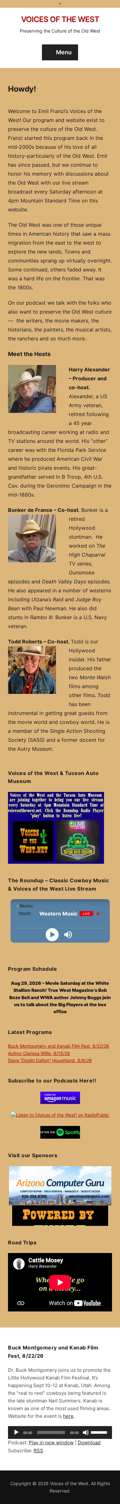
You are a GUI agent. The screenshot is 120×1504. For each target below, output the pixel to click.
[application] (60, 1432)
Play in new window (51, 1442)
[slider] (100, 1432)
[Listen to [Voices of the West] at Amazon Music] (60, 1097)
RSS (38, 1450)
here (68, 1416)
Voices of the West (60, 19)
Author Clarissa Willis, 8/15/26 (39, 1053)
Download (89, 1442)
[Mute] (86, 1432)
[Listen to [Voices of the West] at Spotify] (60, 1132)
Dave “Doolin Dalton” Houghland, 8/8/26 (50, 1060)
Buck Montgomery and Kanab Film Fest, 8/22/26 (58, 1046)
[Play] (52, 935)
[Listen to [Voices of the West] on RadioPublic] (60, 1114)
